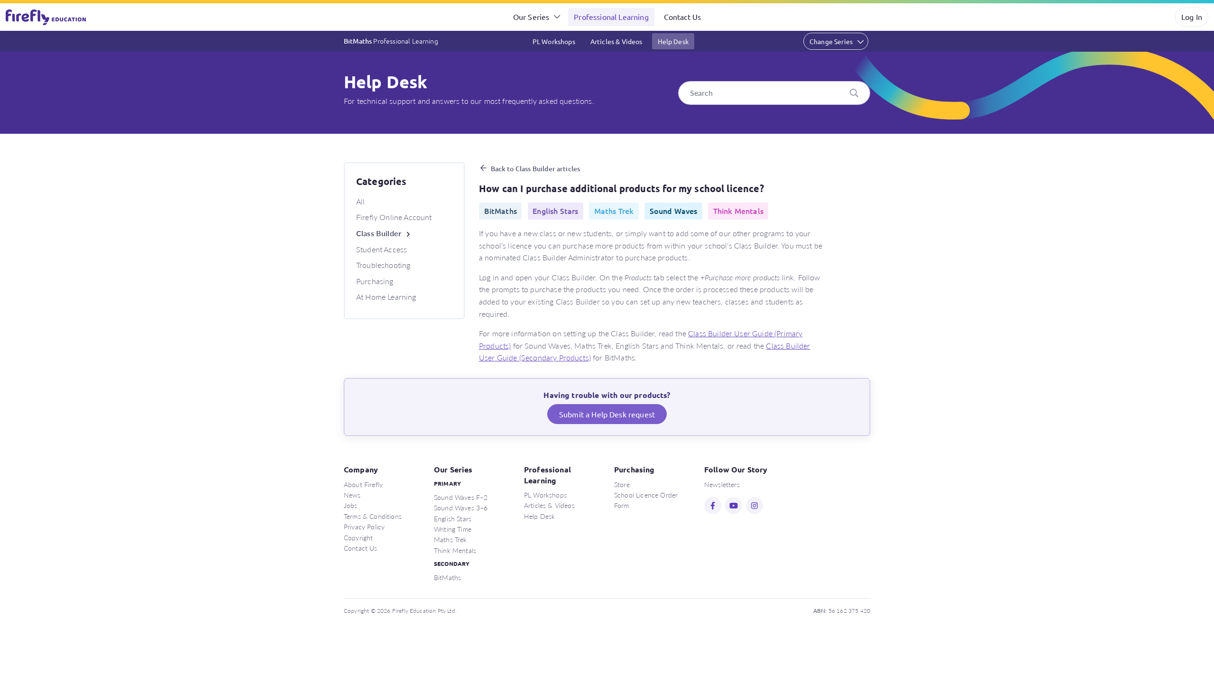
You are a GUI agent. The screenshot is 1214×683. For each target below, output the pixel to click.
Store (622, 484)
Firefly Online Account (394, 217)
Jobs (351, 505)
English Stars (452, 518)
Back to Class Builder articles (535, 168)
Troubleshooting (383, 264)
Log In (1191, 16)
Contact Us (682, 16)
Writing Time (452, 529)
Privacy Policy (364, 526)
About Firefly (363, 484)
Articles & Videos (616, 41)
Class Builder (378, 233)
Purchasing (375, 281)
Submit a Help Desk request (607, 414)
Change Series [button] (831, 41)
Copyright (358, 537)
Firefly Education (46, 17)
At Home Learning (386, 296)
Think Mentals (455, 550)
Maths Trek (450, 539)
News (352, 494)
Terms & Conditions (373, 516)
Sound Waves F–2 (460, 497)
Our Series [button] (531, 16)
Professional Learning (611, 16)
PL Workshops (554, 41)
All (360, 201)
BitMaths (391, 41)
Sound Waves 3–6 (460, 507)
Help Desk (673, 41)
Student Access (381, 249)
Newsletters (722, 484)
